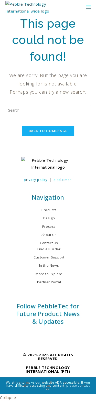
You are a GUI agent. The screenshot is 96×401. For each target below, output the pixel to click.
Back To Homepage (48, 130)
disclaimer (62, 180)
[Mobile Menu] (91, 7)
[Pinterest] (57, 334)
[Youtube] (66, 334)
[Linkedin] (39, 334)
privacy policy (35, 180)
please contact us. (68, 387)
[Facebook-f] (30, 334)
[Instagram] (48, 334)
